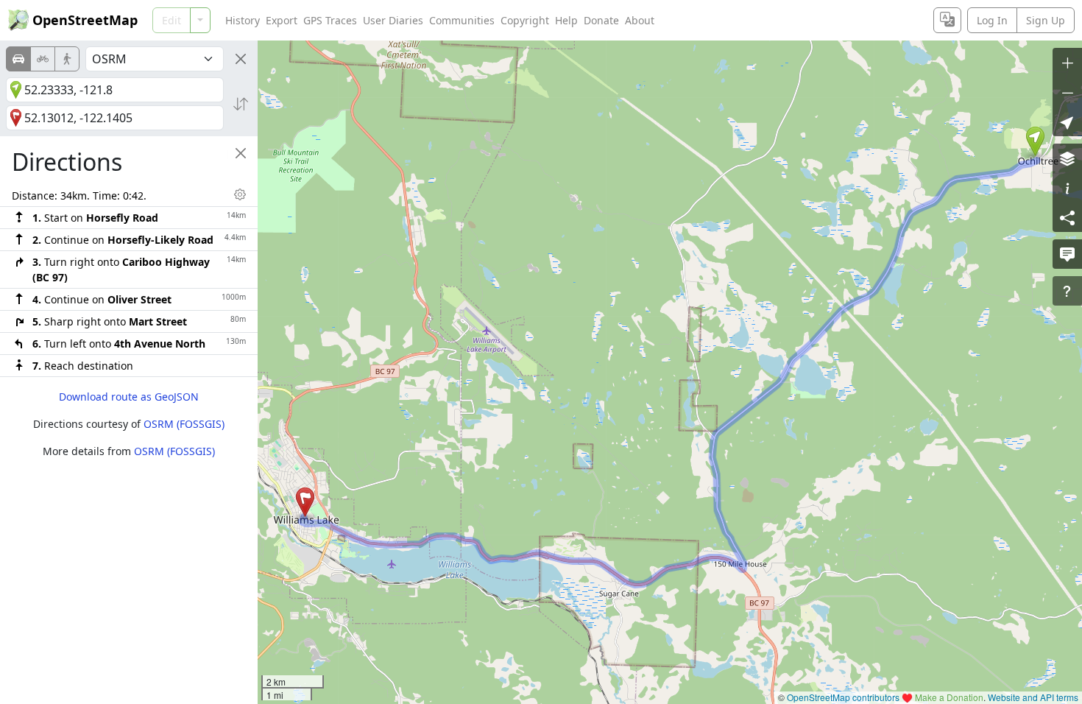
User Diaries (393, 20)
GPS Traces (330, 20)
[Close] (241, 59)
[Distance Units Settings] (240, 194)
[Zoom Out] (1067, 92)
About (639, 20)
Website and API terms (1033, 697)
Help (566, 20)
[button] (1035, 141)
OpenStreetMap (85, 20)
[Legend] (1067, 188)
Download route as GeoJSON (129, 397)
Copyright (525, 20)
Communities (462, 20)
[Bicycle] (42, 58)
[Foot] (66, 58)
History (242, 20)
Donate (601, 20)
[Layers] (1067, 158)
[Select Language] (947, 20)
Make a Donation (949, 697)
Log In (992, 20)
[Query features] (1067, 291)
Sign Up (1045, 20)
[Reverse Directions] (241, 104)
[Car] (18, 58)
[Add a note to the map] (1067, 254)
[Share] (1067, 217)
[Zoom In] (1067, 62)
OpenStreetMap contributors (843, 697)
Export (281, 20)
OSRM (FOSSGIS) (184, 424)
